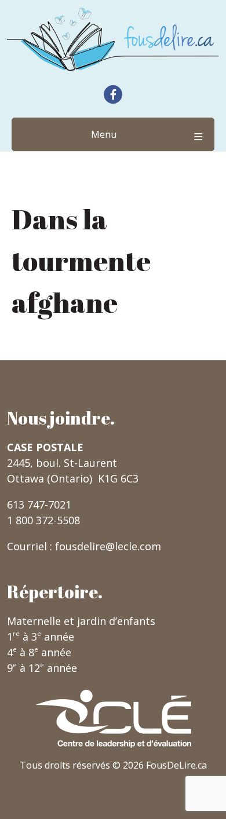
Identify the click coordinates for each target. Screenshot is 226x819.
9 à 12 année (42, 668)
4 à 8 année (39, 652)
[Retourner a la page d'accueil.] (113, 39)
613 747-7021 (39, 504)
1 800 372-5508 (43, 520)
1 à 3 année (40, 637)
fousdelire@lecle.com (108, 546)
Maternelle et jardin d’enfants (81, 621)
